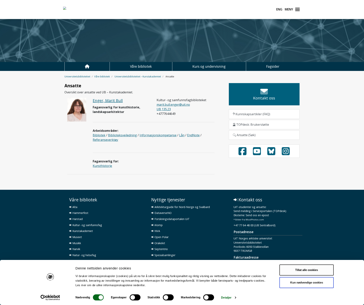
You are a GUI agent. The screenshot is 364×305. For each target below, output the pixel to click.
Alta (74, 207)
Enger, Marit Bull (108, 100)
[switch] (135, 297)
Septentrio (161, 249)
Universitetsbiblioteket (77, 76)
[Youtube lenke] (257, 153)
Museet (77, 237)
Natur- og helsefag (84, 255)
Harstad (77, 219)
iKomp (158, 225)
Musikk (76, 243)
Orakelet (159, 243)
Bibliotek (99, 135)
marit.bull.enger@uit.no (173, 104)
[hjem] (87, 66)
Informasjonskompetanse (158, 135)
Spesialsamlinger (164, 255)
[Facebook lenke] (242, 153)
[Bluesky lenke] (271, 153)
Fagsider (272, 66)
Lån (181, 135)
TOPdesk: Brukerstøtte (252, 124)
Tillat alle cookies (306, 270)
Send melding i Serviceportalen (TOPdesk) (260, 211)
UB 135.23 (164, 109)
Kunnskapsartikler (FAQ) (252, 114)
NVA (157, 231)
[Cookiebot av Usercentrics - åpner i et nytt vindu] (50, 297)
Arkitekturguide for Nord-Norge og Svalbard (182, 207)
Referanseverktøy (105, 140)
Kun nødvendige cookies (306, 282)
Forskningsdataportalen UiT (172, 219)
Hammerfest (80, 213)
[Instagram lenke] (286, 153)
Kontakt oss (249, 200)
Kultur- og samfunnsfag (87, 225)
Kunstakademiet (82, 231)
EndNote (193, 135)
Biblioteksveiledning (122, 135)
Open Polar (161, 237)
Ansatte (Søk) (246, 135)
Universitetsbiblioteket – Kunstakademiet (138, 76)
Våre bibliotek (141, 66)
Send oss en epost (257, 215)
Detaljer (226, 297)
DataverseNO (163, 213)
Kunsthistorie (102, 166)
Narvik (76, 249)
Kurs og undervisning (209, 66)
